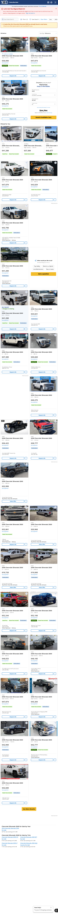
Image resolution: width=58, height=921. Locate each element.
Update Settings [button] (49, 112)
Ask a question (43, 274)
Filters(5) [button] (25, 19)
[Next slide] (55, 141)
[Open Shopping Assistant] (56, 910)
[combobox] (10, 19)
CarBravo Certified (8, 54)
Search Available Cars (43, 117)
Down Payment (35, 98)
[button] (48, 3)
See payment (5, 63)
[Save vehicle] (26, 39)
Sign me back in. (30, 13)
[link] (23, 66)
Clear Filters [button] (44, 19)
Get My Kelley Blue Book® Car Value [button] (43, 107)
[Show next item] (25, 298)
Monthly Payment (35, 89)
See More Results (29, 809)
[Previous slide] (2, 141)
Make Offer (13, 501)
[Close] (51, 907)
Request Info (13, 75)
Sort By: (42, 33)
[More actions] (26, 76)
